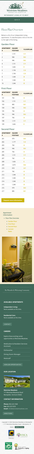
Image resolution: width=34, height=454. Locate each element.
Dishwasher (8, 350)
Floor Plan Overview (12, 218)
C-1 (25, 54)
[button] (17, 19)
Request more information (13, 200)
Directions (8, 413)
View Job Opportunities (12, 364)
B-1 (25, 104)
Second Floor (12, 226)
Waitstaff (7, 358)
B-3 (25, 139)
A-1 (25, 168)
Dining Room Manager (12, 354)
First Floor (11, 224)
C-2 (25, 142)
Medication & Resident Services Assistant (15, 345)
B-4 (25, 165)
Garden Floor (12, 221)
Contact (7, 324)
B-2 (25, 57)
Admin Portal (19, 427)
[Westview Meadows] (17, 13)
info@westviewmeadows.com (18, 409)
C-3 (25, 70)
